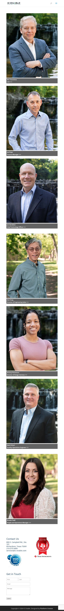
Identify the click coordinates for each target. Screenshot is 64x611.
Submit (9, 598)
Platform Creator (46, 608)
